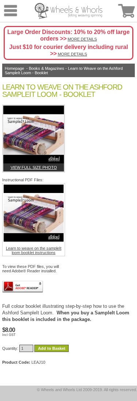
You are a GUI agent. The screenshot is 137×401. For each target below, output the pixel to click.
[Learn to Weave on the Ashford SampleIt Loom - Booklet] (33, 134)
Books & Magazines (46, 68)
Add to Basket (51, 348)
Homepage (14, 68)
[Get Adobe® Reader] (22, 286)
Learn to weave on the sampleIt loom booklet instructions (33, 250)
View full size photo (34, 167)
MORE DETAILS (82, 39)
